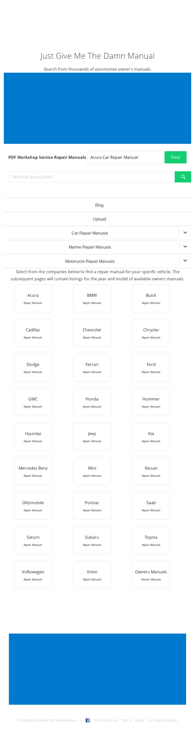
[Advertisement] (98, 108)
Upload (99, 219)
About (139, 720)
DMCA (126, 720)
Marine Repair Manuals (90, 247)
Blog (99, 205)
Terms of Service (105, 720)
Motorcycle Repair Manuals (90, 261)
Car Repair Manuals (90, 233)
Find (175, 157)
